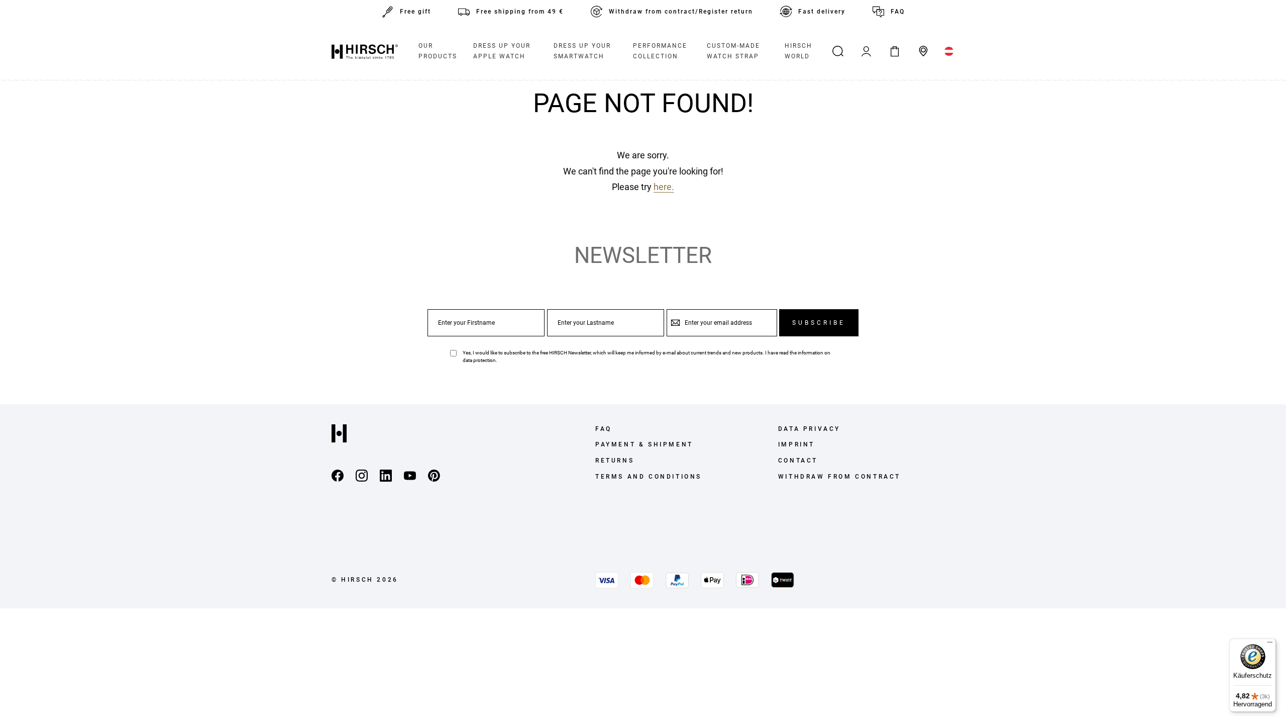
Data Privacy (809, 428)
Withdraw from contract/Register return (681, 11)
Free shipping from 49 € (520, 11)
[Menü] (1270, 645)
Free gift (415, 11)
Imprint (796, 444)
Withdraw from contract (839, 476)
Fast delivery (821, 11)
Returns (614, 460)
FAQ (898, 11)
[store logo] (365, 51)
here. (664, 187)
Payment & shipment (644, 444)
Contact (798, 460)
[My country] (949, 51)
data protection (479, 360)
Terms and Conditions (648, 476)
